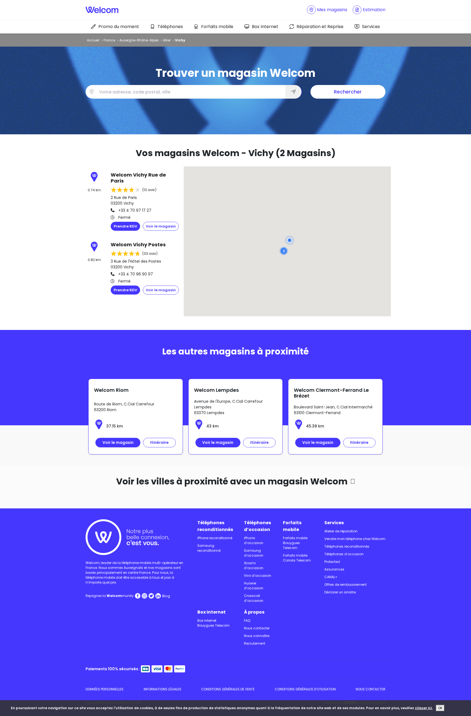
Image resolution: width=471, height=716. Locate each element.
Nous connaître (256, 635)
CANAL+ (330, 577)
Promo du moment (118, 26)
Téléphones (170, 26)
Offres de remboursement (345, 584)
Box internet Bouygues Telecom (213, 623)
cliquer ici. (424, 708)
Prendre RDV (125, 226)
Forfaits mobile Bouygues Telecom (295, 543)
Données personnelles (104, 689)
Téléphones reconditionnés (215, 526)
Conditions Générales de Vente (228, 689)
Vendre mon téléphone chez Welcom (354, 538)
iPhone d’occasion (253, 540)
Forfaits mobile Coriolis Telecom (297, 558)
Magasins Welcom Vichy (111, 501)
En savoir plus (161, 226)
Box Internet (265, 26)
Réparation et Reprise (320, 26)
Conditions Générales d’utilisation (305, 689)
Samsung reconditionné (209, 548)
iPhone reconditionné (214, 538)
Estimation (374, 10)
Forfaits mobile (217, 26)
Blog (166, 596)
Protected (332, 561)
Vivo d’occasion (257, 575)
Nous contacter (257, 628)
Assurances (334, 569)
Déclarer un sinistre (340, 592)
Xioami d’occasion (253, 565)
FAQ (247, 620)
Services (371, 26)
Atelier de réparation (341, 531)
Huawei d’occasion (253, 585)
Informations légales (162, 689)
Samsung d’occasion (253, 553)
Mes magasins (332, 10)
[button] (283, 251)
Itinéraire (159, 442)
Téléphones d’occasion (257, 526)
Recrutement (254, 643)
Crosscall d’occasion (253, 598)
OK (440, 708)
